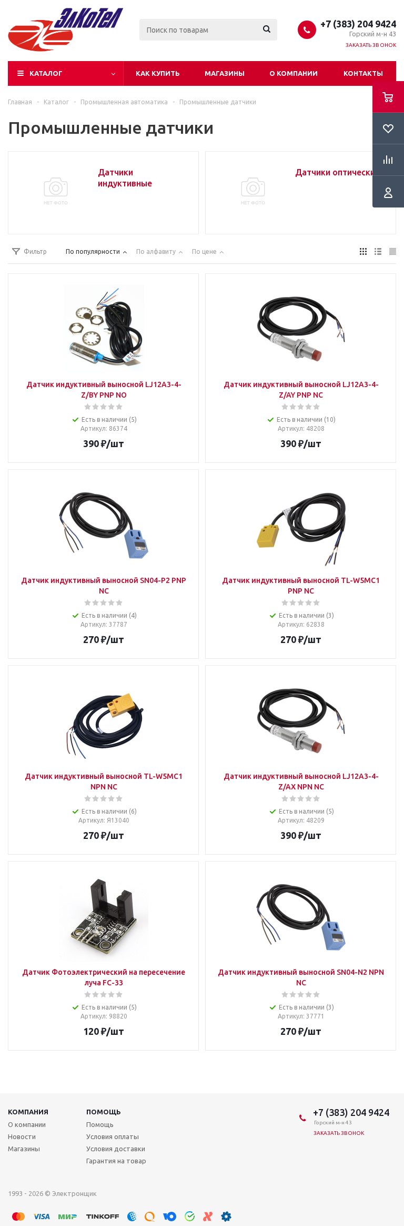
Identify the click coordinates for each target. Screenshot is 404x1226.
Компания (28, 1111)
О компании (293, 73)
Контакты (363, 73)
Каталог (46, 73)
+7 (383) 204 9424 (358, 23)
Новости (22, 1136)
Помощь (103, 1111)
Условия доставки (115, 1148)
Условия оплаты (112, 1136)
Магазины (225, 73)
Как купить (158, 73)
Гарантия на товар (116, 1160)
